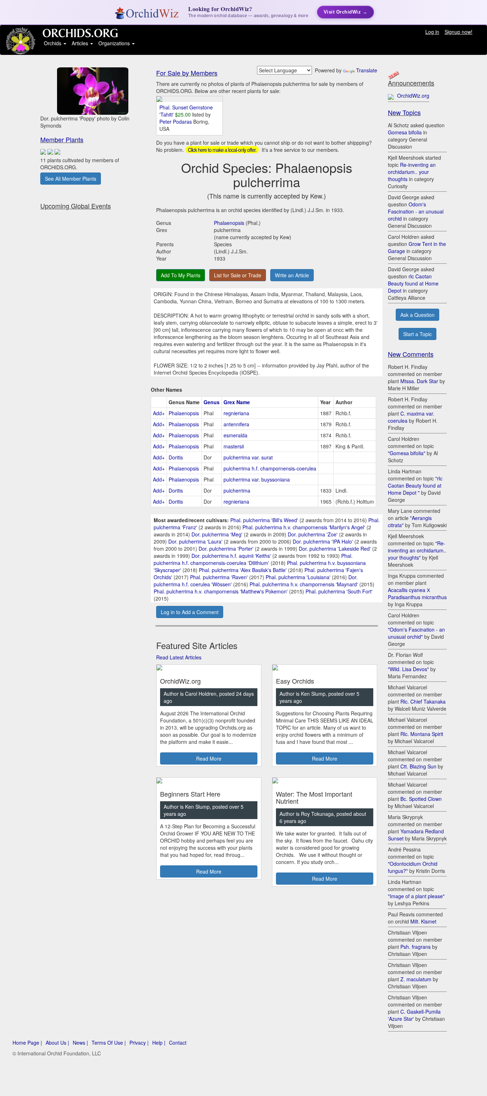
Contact (177, 1042)
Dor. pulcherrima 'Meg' (216, 534)
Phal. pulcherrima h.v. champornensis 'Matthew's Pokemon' (221, 591)
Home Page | (27, 1042)
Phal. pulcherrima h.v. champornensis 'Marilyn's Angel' (303, 527)
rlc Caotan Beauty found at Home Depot (413, 283)
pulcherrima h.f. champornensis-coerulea (270, 468)
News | (80, 1042)
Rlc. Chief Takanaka (423, 701)
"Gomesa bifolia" (406, 453)
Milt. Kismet (423, 921)
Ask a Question (417, 314)
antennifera (236, 424)
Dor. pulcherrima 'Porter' (226, 548)
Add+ (159, 413)
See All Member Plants (70, 178)
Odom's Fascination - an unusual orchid (416, 211)
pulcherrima (237, 490)
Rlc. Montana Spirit (421, 733)
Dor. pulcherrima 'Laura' (195, 541)
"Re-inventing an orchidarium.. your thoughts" (417, 550)
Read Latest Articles (178, 657)
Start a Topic (417, 334)
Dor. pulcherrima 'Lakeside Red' (335, 548)
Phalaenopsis (229, 222)
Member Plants (61, 139)
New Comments (411, 354)
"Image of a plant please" (416, 896)
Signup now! (458, 31)
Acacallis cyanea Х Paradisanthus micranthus (417, 593)
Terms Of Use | (109, 1042)
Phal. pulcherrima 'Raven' (219, 577)
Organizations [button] (114, 43)
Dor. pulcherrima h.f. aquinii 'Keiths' (231, 555)
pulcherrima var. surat (248, 457)
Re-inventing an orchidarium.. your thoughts (412, 171)
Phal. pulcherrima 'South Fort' (339, 591)
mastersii (234, 446)
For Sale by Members (186, 72)
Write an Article (292, 275)
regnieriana (236, 413)
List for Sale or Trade (237, 275)
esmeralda (235, 435)
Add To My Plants (180, 275)
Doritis (176, 457)
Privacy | (139, 1042)
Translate (366, 70)
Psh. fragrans (415, 946)
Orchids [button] (53, 43)
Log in (432, 31)
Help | (158, 1042)
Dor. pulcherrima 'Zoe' (313, 534)
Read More (208, 758)
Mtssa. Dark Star (419, 381)
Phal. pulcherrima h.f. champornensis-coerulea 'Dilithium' (253, 559)
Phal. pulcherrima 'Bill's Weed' (264, 520)
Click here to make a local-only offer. (222, 149)
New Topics (404, 112)
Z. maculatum (415, 979)
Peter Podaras (176, 121)
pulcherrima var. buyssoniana (257, 479)
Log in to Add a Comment (190, 612)
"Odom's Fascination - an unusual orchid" (416, 633)
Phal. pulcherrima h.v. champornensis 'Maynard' (304, 584)
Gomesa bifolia (405, 132)
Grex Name (237, 402)
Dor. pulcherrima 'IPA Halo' (323, 541)
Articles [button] (80, 43)
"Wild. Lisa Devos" (408, 669)
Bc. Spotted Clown (421, 798)
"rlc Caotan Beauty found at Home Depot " (415, 485)
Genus (212, 402)
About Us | (57, 1042)
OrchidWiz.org (413, 95)
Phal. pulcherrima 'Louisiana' (298, 577)
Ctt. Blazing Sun (418, 766)
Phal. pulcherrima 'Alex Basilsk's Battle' (243, 569)
